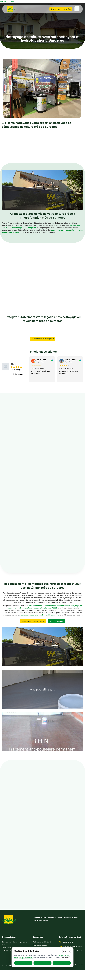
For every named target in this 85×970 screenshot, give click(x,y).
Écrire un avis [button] (18, 374)
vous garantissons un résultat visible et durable (40, 615)
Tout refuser (42, 963)
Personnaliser (23, 963)
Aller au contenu (7, 1)
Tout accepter (61, 963)
